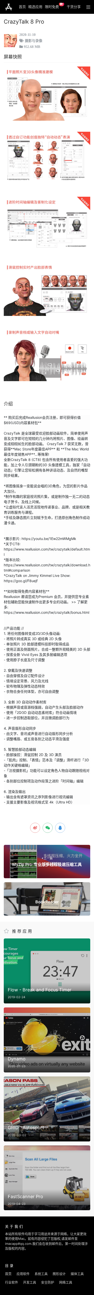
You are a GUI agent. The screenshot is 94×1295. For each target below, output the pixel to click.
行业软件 (11, 1282)
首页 (22, 7)
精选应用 (35, 7)
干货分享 (74, 7)
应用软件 (23, 1274)
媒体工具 (77, 1274)
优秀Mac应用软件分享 (9, 7)
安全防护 (47, 1282)
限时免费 (54, 6)
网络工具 (65, 1282)
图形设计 (59, 1274)
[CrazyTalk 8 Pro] (47, 93)
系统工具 (41, 1274)
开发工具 (29, 1282)
